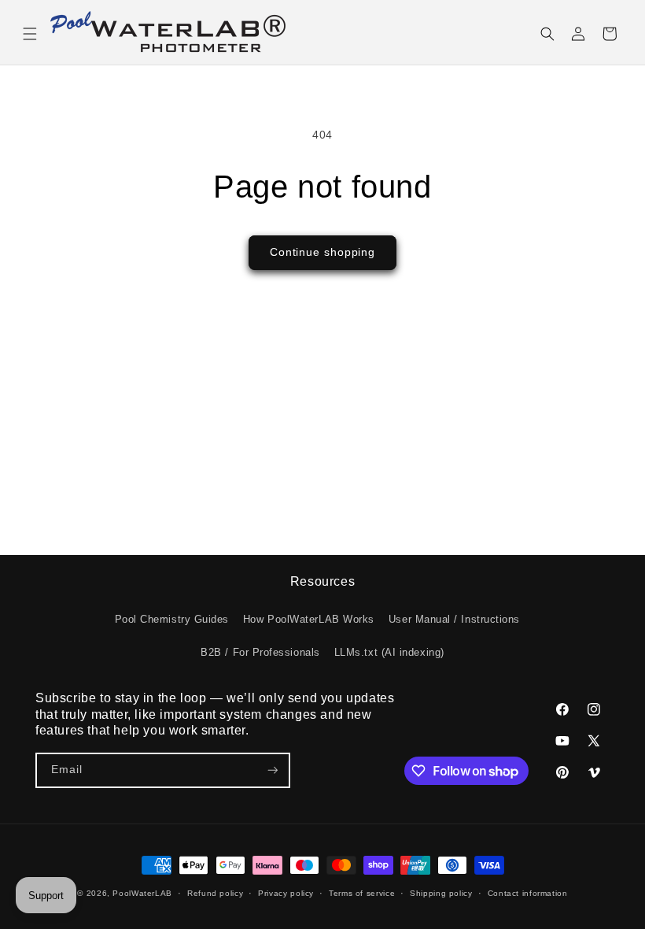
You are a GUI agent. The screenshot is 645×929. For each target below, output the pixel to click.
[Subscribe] (273, 770)
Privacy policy (286, 893)
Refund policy (215, 893)
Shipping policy (441, 893)
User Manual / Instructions (454, 619)
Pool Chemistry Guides (172, 619)
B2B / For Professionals (260, 652)
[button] (30, 34)
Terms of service (362, 893)
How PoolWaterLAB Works (308, 619)
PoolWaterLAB (142, 893)
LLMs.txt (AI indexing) (389, 652)
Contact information (528, 893)
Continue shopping (322, 252)
